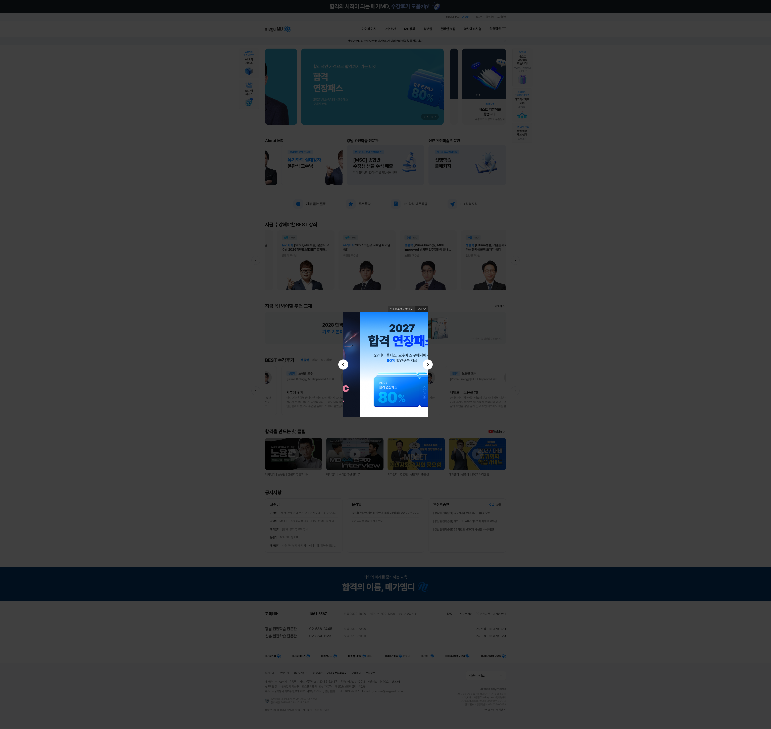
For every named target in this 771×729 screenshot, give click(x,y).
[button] (343, 364)
